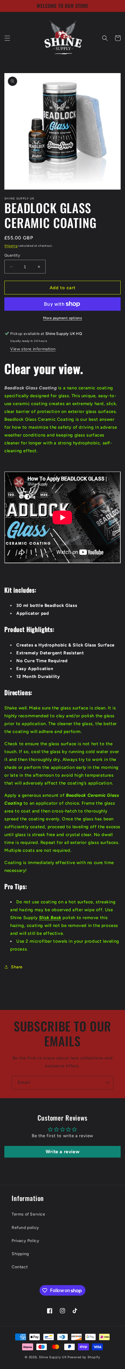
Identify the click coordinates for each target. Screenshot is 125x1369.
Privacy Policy (25, 1240)
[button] (7, 38)
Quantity (12, 255)
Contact (20, 1266)
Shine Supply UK (53, 1357)
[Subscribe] (106, 1082)
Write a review (62, 1151)
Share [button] (17, 967)
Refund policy (25, 1227)
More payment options (62, 318)
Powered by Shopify (83, 1357)
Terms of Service (28, 1214)
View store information (33, 349)
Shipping (11, 246)
